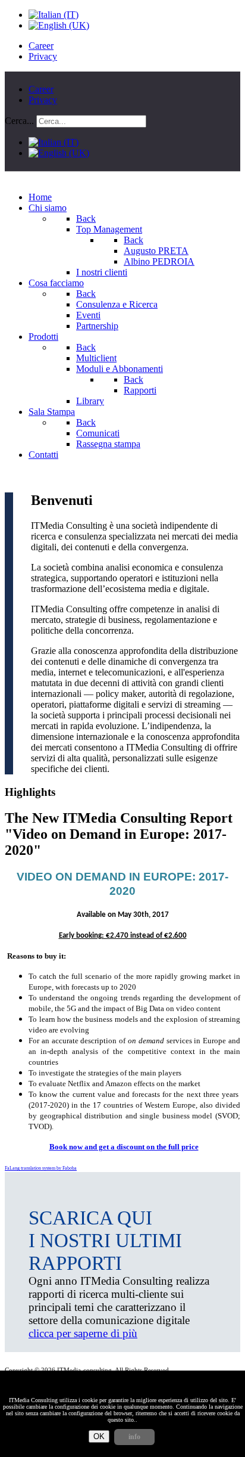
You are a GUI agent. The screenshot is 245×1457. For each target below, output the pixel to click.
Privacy (43, 56)
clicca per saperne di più (83, 1333)
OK (99, 1436)
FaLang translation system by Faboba (41, 1168)
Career (41, 46)
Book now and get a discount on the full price (124, 1146)
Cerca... (19, 121)
